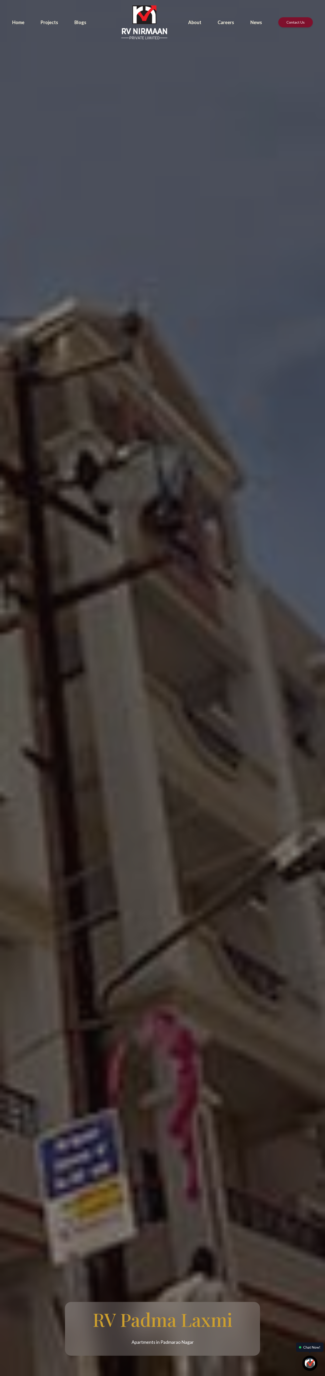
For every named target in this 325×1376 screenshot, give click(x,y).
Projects (49, 22)
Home (18, 22)
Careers (226, 22)
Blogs (80, 22)
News (256, 22)
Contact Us (295, 22)
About (194, 22)
